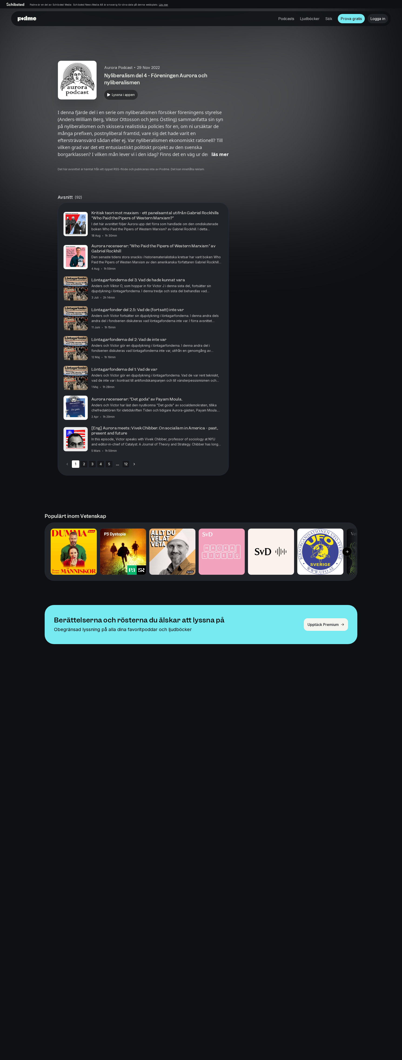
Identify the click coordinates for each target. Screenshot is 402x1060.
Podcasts (286, 18)
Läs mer (163, 4)
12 (126, 464)
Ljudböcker (310, 18)
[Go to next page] (134, 464)
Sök (328, 18)
